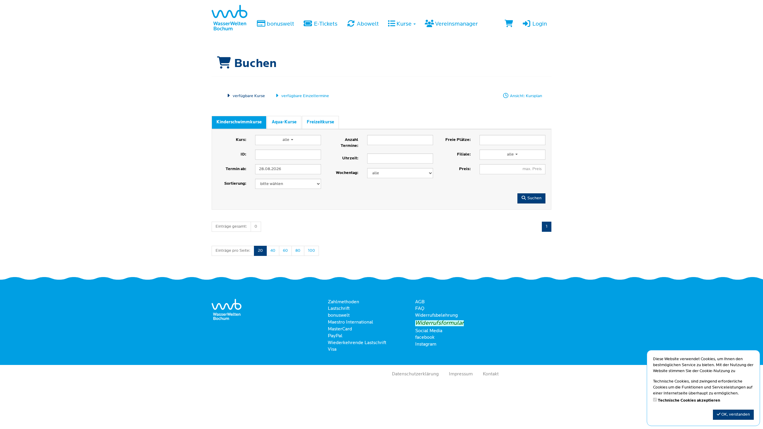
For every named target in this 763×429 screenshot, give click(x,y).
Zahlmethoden (343, 302)
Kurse (404, 24)
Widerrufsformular (439, 323)
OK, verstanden (735, 414)
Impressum (461, 374)
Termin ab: (236, 169)
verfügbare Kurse (248, 96)
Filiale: (464, 154)
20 (260, 250)
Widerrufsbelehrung (436, 315)
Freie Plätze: (458, 140)
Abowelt (367, 24)
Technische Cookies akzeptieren (689, 400)
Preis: (465, 169)
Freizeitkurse (320, 122)
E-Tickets (325, 24)
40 (272, 250)
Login (539, 24)
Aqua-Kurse (284, 122)
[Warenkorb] (508, 24)
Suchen (534, 198)
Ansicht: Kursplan (525, 96)
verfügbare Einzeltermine (304, 96)
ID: (243, 154)
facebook (425, 337)
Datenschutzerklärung (415, 374)
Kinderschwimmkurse (239, 122)
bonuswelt (280, 24)
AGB (420, 302)
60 (285, 250)
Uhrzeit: (350, 158)
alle (286, 140)
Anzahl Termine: (349, 143)
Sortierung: (235, 183)
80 (297, 250)
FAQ (419, 308)
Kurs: (241, 140)
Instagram (425, 344)
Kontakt (491, 374)
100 (311, 250)
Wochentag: (347, 173)
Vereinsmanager (456, 24)
